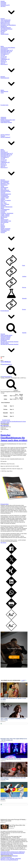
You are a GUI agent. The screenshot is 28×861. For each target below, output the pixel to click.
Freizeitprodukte (4, 195)
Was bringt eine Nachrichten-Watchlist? (9, 341)
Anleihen (24, 276)
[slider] (3, 430)
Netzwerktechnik (4, 222)
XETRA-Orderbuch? (5, 137)
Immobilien (3, 205)
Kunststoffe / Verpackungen (7, 213)
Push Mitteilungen (5, 424)
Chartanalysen (4, 30)
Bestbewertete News (5, 22)
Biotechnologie (4, 185)
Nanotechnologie (4, 219)
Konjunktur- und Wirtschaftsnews (8, 25)
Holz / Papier (4, 203)
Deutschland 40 (4, 48)
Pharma (2, 224)
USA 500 (3, 55)
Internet (2, 208)
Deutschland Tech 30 (5, 52)
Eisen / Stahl (3, 188)
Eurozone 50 (3, 57)
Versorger (3, 232)
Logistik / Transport (5, 214)
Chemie (2, 186)
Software (3, 227)
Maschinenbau (4, 217)
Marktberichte (4, 26)
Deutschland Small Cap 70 (7, 50)
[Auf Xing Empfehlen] (11, 575)
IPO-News (3, 31)
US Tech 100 (4, 56)
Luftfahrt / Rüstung (5, 215)
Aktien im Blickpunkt (5, 19)
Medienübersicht (4, 91)
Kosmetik (3, 212)
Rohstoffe (3, 226)
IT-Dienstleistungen (5, 209)
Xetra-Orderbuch (11, 851)
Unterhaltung (4, 231)
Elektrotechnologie (5, 190)
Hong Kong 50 (4, 64)
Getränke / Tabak (4, 197)
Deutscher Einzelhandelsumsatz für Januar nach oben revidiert (14, 438)
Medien (2, 90)
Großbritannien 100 (5, 59)
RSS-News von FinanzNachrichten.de (9, 859)
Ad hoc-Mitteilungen (5, 21)
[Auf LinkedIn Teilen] (11, 586)
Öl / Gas (2, 223)
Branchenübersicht (5, 77)
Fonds (23, 265)
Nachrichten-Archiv (8, 854)
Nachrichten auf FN (5, 5)
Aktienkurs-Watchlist (5, 337)
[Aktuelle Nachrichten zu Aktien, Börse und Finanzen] (6, 364)
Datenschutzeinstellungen (6, 855)
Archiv (2, 92)
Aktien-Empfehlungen (15, 853)
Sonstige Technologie (5, 228)
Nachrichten (3, 2)
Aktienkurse (3, 117)
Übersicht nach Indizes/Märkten (8, 47)
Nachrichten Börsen (5, 853)
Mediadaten (15, 855)
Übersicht (3, 136)
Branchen (3, 76)
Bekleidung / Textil (5, 183)
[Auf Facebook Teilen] (11, 553)
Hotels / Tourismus (5, 204)
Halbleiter (3, 199)
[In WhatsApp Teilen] (11, 597)
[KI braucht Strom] (14, 502)
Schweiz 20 (3, 60)
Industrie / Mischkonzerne (6, 206)
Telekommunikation (5, 229)
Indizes (2, 46)
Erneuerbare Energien (5, 191)
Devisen (24, 309)
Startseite (3, 1)
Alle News (3, 6)
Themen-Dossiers (5, 34)
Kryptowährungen (5, 310)
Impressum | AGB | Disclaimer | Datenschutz (11, 858)
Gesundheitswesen (5, 196)
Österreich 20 (4, 61)
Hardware (3, 201)
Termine (2, 32)
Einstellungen (4, 340)
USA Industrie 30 (5, 54)
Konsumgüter (4, 210)
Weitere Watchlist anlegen (6, 335)
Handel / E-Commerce (6, 200)
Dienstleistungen (4, 187)
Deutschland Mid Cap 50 (6, 51)
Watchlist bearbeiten (5, 339)
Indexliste (3, 150)
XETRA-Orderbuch (5, 134)
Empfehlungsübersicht (6, 27)
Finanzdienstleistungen (6, 194)
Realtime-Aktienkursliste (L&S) (8, 119)
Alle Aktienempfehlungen (6, 28)
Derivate (24, 287)
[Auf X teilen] (11, 564)
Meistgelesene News (5, 23)
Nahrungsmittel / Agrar (6, 220)
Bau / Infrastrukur (5, 182)
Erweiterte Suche (4, 105)
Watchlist (24, 332)
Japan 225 (3, 63)
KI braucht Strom (4, 504)
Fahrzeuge (3, 192)
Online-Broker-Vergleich (6, 122)
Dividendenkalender (5, 121)
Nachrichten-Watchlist (6, 336)
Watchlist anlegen (5, 343)
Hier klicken (3, 542)
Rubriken (3, 18)
